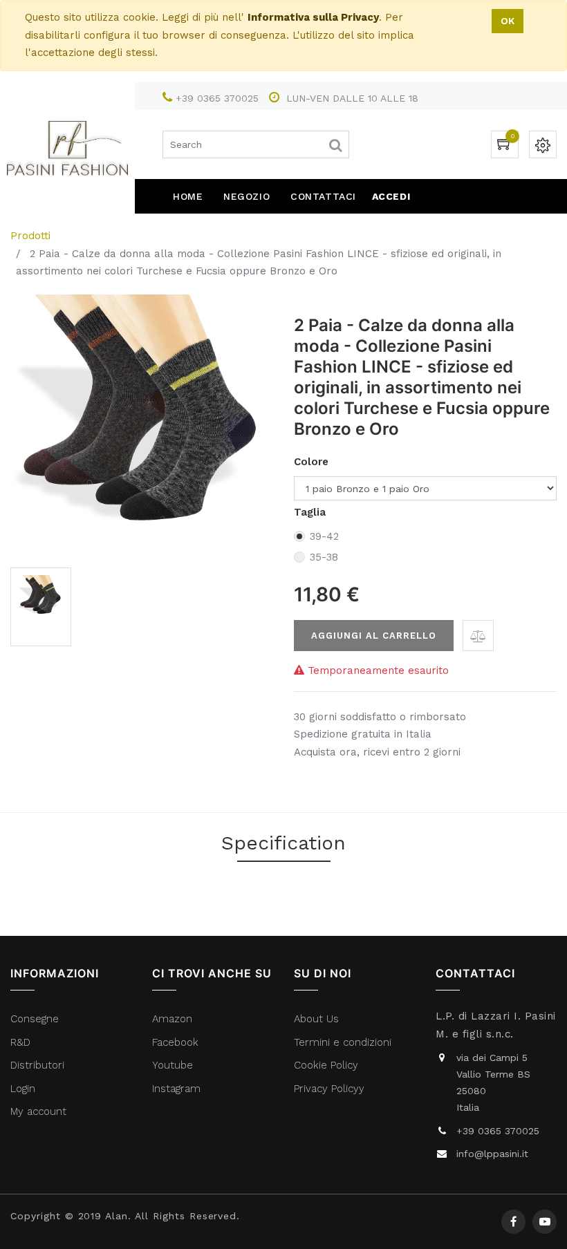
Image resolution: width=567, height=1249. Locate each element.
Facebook (177, 1042)
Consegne (34, 1019)
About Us (316, 1019)
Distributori (39, 1065)
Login (22, 1088)
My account (38, 1111)
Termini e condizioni (344, 1042)
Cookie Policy (326, 1065)
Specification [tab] (283, 843)
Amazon (172, 1019)
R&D (20, 1042)
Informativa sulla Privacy (313, 17)
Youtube (172, 1065)
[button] (478, 635)
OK (507, 20)
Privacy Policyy (331, 1088)
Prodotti (30, 235)
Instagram (176, 1088)
